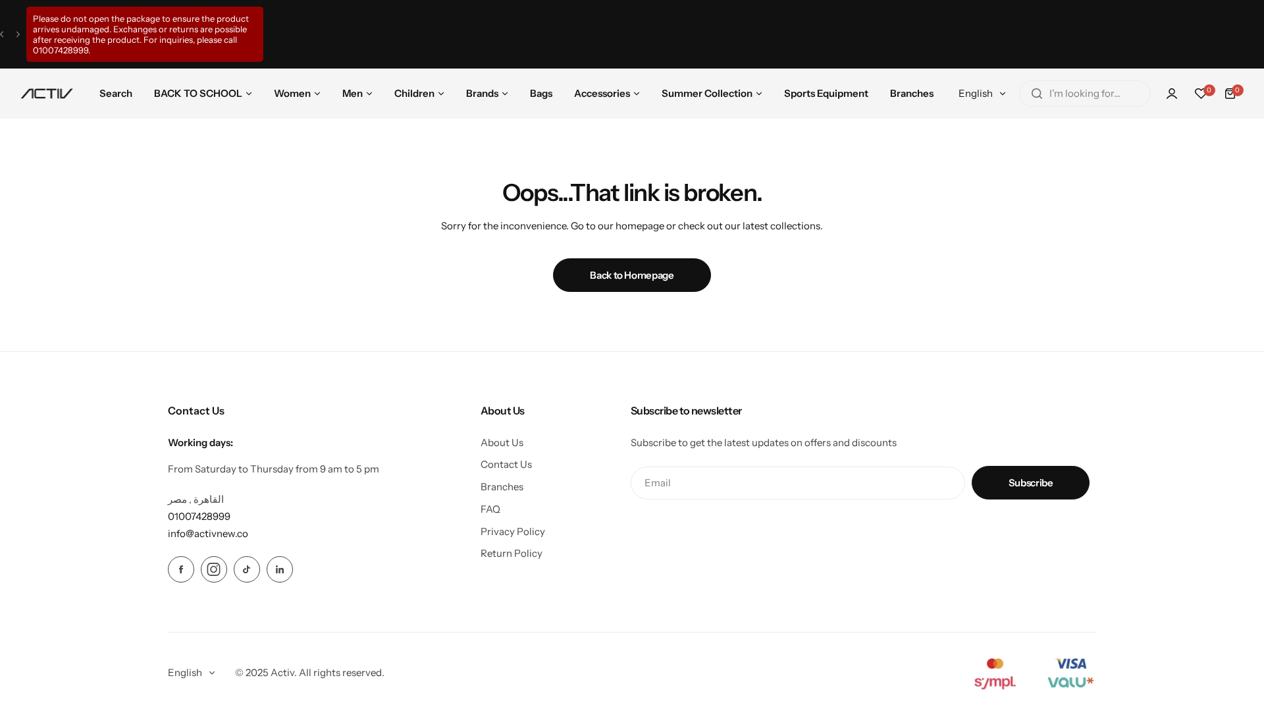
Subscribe (1031, 482)
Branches (502, 486)
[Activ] (47, 93)
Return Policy (511, 553)
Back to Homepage (631, 275)
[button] (1, 34)
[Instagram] (214, 569)
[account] (1171, 93)
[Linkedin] (280, 569)
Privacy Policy (513, 531)
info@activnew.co (208, 533)
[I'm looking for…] (1036, 93)
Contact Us (506, 464)
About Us (502, 442)
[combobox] (1085, 93)
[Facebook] (181, 569)
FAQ (490, 509)
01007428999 (60, 50)
